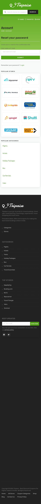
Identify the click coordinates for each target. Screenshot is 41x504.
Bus (4, 168)
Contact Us (11, 497)
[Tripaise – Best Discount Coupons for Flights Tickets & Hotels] (20, 5)
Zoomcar (7, 308)
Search (33, 12)
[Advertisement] (11, 374)
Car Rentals (7, 176)
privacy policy (9, 330)
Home (4, 493)
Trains (6, 254)
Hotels (5, 153)
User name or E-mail (8, 48)
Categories (7, 227)
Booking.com (8, 289)
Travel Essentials (9, 270)
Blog (3, 497)
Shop (35, 493)
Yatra (5, 304)
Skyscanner (8, 296)
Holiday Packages (9, 161)
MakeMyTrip (7, 285)
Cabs (4, 183)
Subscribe (34, 323)
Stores (6, 231)
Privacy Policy (21, 497)
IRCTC (6, 293)
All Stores (11, 493)
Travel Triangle (8, 300)
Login (38, 19)
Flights (5, 146)
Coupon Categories (23, 493)
